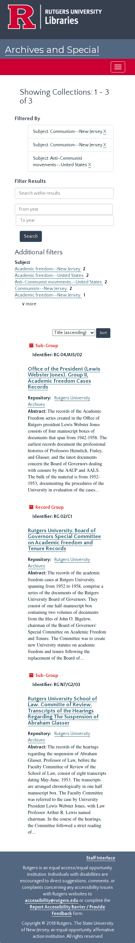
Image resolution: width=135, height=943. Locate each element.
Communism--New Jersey (41, 288)
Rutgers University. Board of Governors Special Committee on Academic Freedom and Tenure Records (64, 539)
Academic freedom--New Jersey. (48, 295)
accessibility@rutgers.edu (51, 900)
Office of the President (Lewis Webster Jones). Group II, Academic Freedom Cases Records (64, 378)
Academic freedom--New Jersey (48, 269)
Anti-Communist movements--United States (59, 282)
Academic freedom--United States (50, 275)
